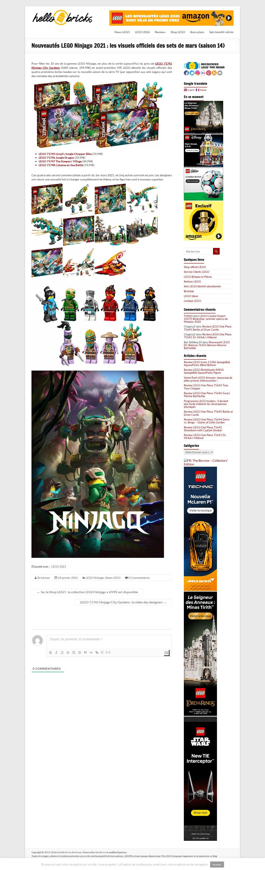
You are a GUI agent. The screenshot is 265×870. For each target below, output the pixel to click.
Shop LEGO (178, 32)
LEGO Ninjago (95, 577)
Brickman (43, 577)
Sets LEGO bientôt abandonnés (202, 286)
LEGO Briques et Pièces (198, 276)
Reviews (160, 32)
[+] (108, 652)
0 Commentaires (139, 577)
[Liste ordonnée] (74, 652)
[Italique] (56, 652)
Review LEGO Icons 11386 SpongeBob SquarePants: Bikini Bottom (207, 363)
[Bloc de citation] (85, 652)
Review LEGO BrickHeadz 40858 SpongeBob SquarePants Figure (204, 371)
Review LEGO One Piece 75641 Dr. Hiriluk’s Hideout (207, 336)
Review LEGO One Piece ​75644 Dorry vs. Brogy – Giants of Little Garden (207, 421)
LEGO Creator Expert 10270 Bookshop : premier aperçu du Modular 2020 (206, 319)
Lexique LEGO (192, 300)
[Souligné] (62, 652)
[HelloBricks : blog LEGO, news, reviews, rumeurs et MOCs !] (62, 11)
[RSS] (214, 72)
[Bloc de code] (91, 652)
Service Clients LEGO (196, 271)
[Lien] (97, 652)
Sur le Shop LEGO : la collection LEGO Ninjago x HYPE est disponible (87, 592)
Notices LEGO (192, 281)
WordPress (100, 852)
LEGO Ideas (191, 296)
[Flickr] (203, 72)
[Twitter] (191, 72)
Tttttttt (188, 316)
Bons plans (197, 32)
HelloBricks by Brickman (69, 852)
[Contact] (219, 72)
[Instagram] (197, 72)
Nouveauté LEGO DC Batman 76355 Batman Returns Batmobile (207, 345)
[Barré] (68, 652)
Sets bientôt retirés (221, 32)
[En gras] (50, 652)
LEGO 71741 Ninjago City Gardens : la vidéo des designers (123, 602)
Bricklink (189, 291)
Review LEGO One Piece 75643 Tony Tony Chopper (206, 387)
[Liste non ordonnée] (79, 652)
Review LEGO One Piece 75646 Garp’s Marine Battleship (207, 395)
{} (102, 652)
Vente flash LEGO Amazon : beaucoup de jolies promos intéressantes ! (208, 379)
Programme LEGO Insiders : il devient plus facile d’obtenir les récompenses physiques (206, 404)
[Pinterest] (208, 72)
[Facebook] (186, 72)
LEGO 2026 (142, 32)
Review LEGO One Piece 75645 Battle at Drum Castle (207, 328)
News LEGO (122, 32)
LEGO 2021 (58, 566)
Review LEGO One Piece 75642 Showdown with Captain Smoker (203, 429)
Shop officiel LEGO (195, 267)
